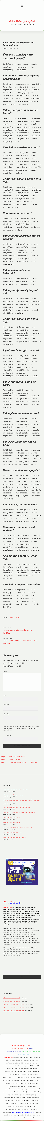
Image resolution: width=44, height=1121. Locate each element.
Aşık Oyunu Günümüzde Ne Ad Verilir (17, 631)
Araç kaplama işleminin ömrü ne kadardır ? (18, 827)
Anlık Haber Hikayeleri (22, 22)
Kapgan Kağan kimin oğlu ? (12, 817)
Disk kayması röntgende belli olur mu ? (17, 807)
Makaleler (15, 618)
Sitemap (33, 762)
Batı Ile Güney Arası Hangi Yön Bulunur (20, 642)
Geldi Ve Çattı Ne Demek (11, 998)
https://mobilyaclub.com (12, 757)
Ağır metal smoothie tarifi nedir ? (15, 790)
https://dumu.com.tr (10, 760)
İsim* (5, 695)
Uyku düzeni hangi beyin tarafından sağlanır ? (19, 812)
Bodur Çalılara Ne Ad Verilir (13, 1011)
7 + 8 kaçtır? (8, 735)
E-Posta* (6, 704)
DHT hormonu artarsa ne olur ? (13, 795)
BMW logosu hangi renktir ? (12, 832)
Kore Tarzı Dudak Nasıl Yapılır (14, 1004)
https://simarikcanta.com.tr (14, 762)
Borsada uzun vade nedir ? (12, 822)
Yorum (5, 671)
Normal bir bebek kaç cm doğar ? (14, 838)
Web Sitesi (6, 714)
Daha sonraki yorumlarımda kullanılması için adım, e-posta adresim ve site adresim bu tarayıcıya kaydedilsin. (21, 728)
